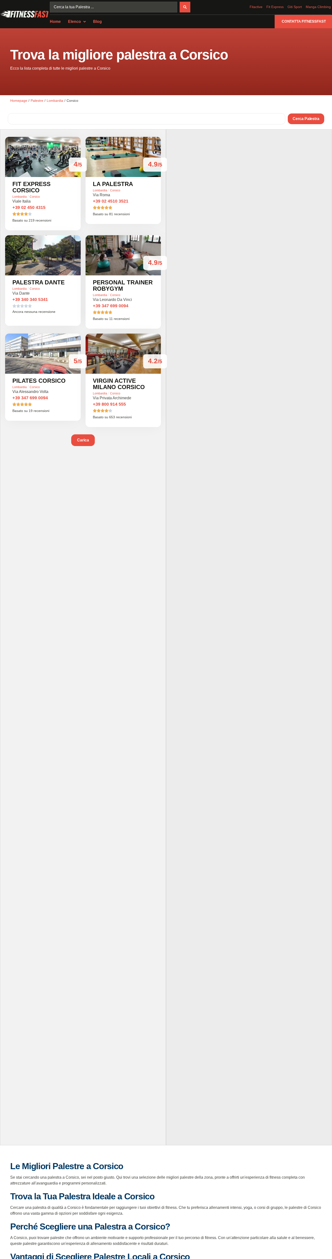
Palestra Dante (38, 282)
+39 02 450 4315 (28, 207)
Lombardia (55, 101)
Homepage (18, 101)
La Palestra (113, 184)
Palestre (37, 101)
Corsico (35, 196)
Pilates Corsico (39, 380)
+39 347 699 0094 (110, 305)
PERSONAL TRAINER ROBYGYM (123, 285)
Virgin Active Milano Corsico (119, 383)
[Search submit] (185, 7)
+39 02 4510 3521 (110, 201)
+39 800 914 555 (109, 404)
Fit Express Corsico (31, 187)
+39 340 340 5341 (30, 299)
